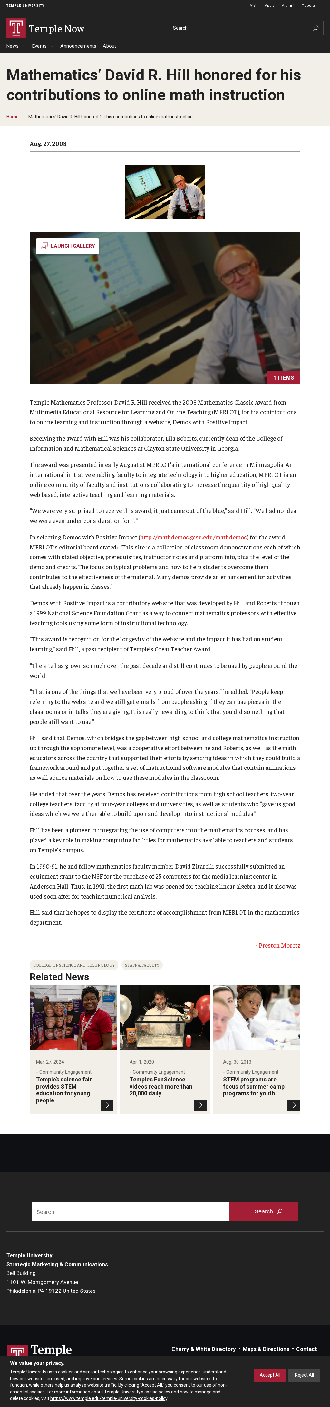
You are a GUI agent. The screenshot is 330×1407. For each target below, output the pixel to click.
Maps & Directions (266, 1349)
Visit (253, 6)
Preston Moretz (279, 945)
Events (39, 46)
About (109, 46)
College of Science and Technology (74, 965)
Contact (306, 1349)
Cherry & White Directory (203, 1349)
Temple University (25, 6)
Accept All (270, 1375)
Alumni (288, 6)
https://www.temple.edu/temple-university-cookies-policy (108, 1398)
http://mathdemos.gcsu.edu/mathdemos (193, 537)
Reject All (304, 1375)
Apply (269, 6)
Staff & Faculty (142, 965)
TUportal (309, 6)
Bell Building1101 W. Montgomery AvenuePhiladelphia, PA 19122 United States (51, 1282)
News (12, 46)
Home (12, 116)
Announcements (78, 46)
